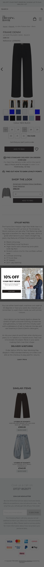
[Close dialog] (41, 269)
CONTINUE (11, 291)
